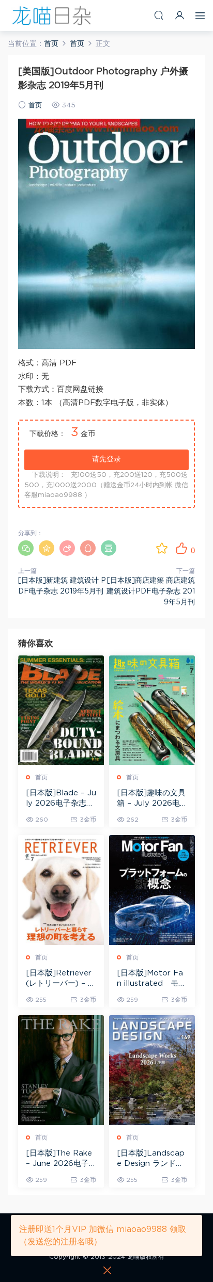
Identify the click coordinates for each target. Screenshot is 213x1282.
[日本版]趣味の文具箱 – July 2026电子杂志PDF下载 (151, 799)
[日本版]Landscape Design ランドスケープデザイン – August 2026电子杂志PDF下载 (152, 1159)
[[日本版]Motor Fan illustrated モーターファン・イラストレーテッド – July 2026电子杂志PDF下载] (152, 890)
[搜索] (159, 15)
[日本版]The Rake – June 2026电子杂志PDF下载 (59, 1159)
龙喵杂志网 (52, 15)
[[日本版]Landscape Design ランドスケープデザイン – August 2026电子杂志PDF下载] (152, 1070)
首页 (35, 105)
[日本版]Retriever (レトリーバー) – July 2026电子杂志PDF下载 (59, 979)
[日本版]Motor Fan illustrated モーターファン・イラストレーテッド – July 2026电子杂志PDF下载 (152, 979)
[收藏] (162, 548)
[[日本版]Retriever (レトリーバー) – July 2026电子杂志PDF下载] (61, 890)
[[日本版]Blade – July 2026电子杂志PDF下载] (61, 710)
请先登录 (106, 459)
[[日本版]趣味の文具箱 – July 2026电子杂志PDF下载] (152, 710)
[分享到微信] (26, 548)
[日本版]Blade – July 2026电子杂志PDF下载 (61, 799)
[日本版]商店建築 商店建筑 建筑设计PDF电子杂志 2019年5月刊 (150, 591)
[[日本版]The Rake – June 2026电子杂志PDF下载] (61, 1070)
